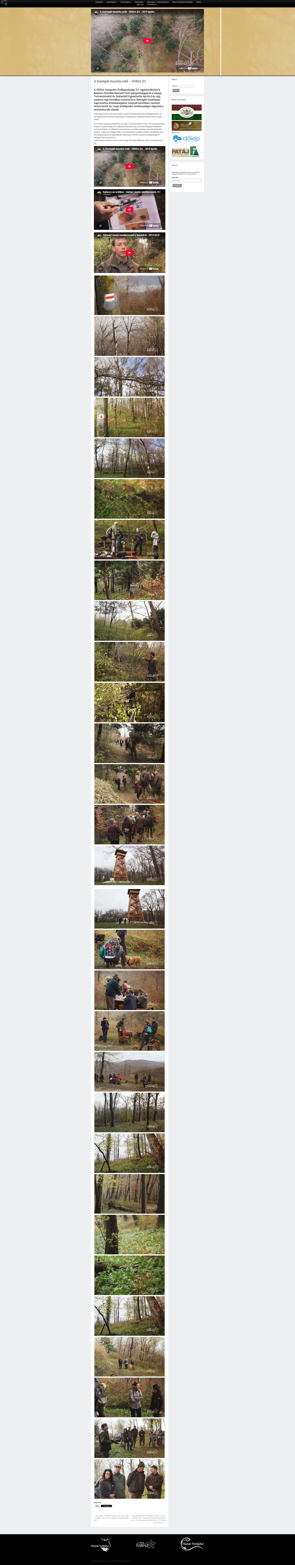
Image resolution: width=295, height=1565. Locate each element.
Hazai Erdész (139, 2)
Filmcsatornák (151, 4)
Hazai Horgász (126, 2)
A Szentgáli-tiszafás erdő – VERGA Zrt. (120, 81)
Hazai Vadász (112, 2)
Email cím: (175, 177)
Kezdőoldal (99, 2)
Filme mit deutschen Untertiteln (182, 2)
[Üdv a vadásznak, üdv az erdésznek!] (4, 3)
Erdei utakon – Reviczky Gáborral (158, 2)
